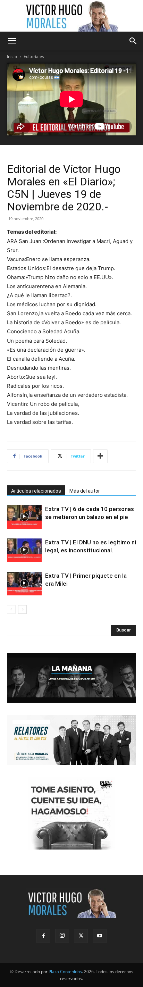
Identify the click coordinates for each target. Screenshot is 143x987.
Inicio (12, 56)
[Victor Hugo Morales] (71, 16)
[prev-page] (11, 609)
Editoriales (34, 56)
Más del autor (84, 491)
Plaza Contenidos (65, 972)
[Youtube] (100, 936)
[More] (100, 456)
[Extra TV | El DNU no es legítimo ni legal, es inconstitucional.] (24, 550)
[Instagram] (62, 936)
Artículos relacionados (36, 491)
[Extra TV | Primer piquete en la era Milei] (24, 584)
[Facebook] (43, 936)
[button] (12, 41)
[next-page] (22, 609)
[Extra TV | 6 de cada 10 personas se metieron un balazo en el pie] (24, 517)
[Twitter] (81, 936)
